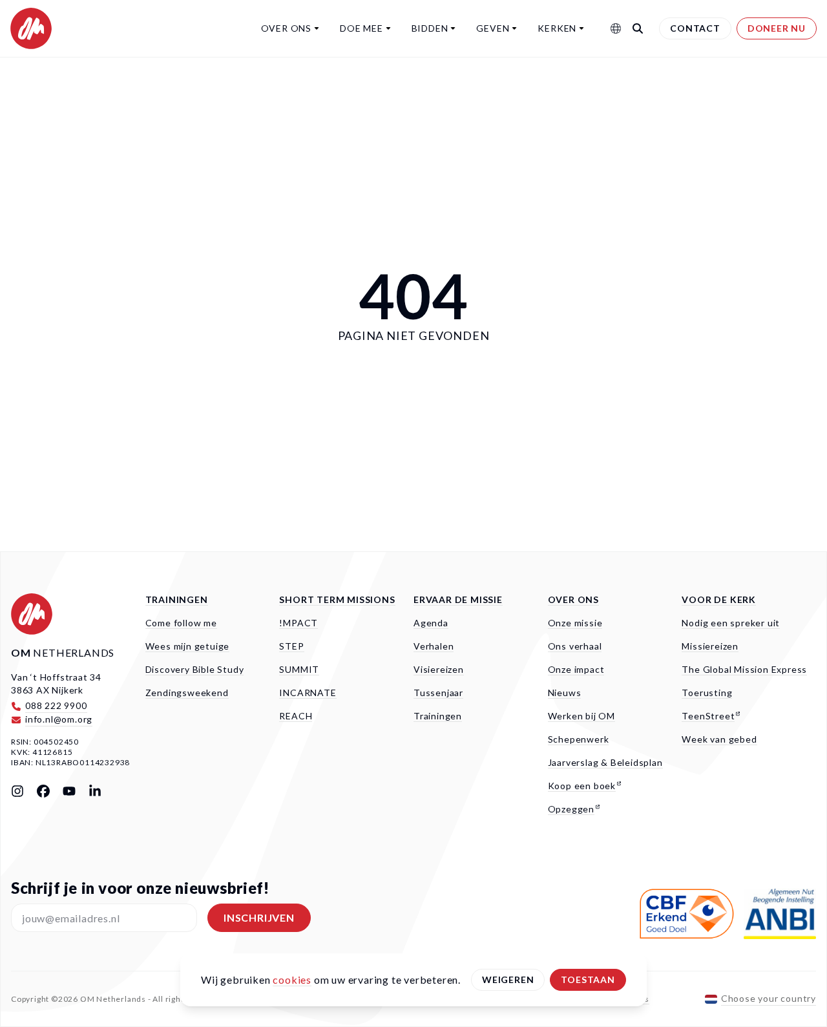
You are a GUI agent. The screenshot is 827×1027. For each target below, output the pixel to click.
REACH (295, 715)
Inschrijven (259, 917)
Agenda (431, 622)
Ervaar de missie (458, 599)
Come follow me (181, 622)
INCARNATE (307, 692)
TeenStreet (708, 715)
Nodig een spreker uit (731, 622)
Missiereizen (710, 646)
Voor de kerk (719, 599)
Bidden (430, 28)
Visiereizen (439, 669)
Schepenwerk (578, 739)
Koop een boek (582, 785)
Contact (695, 28)
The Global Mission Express (744, 669)
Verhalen (434, 646)
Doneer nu (777, 28)
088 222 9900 (56, 705)
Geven (492, 28)
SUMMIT (299, 669)
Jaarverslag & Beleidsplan (605, 762)
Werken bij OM (581, 715)
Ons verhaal (575, 646)
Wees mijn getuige (187, 646)
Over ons (286, 28)
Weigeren (508, 979)
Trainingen (176, 599)
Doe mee (361, 28)
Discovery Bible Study (194, 669)
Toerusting (707, 692)
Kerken (557, 28)
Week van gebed (719, 739)
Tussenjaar (438, 692)
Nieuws (564, 692)
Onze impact (576, 669)
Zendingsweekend (187, 692)
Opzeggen (571, 808)
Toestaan (587, 979)
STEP (291, 646)
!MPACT (298, 622)
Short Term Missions (337, 599)
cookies (292, 979)
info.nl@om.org (58, 719)
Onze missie (575, 622)
